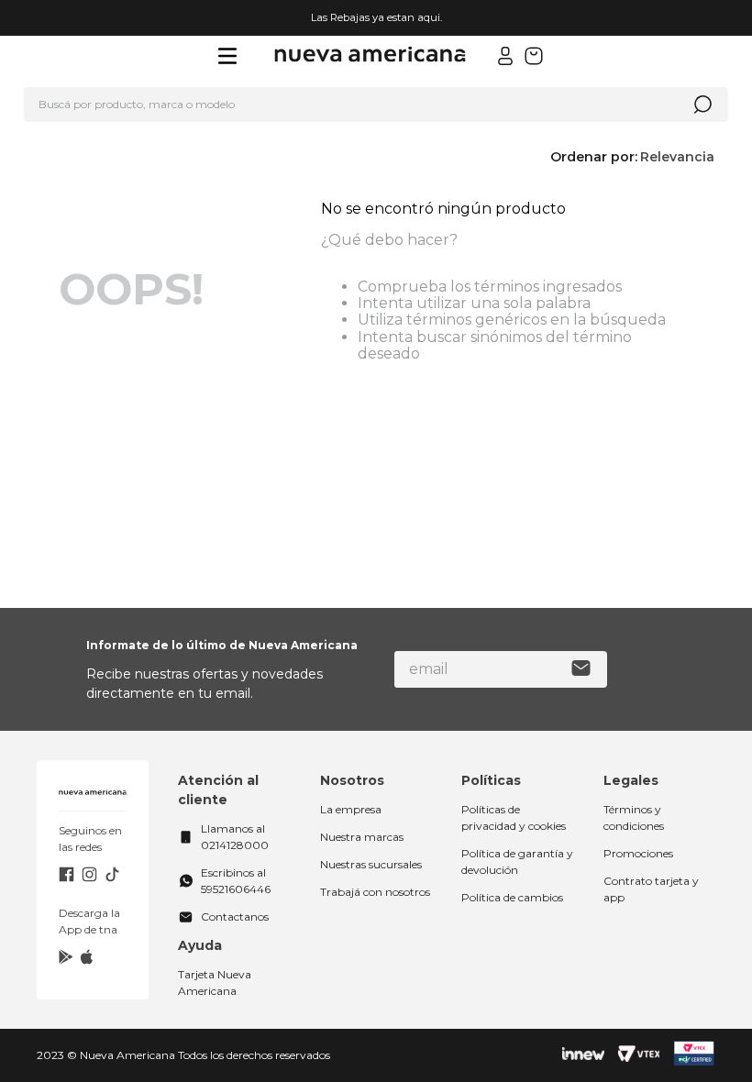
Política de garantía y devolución (517, 861)
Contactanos (235, 916)
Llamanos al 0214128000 (235, 837)
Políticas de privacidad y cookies (513, 817)
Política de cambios (512, 897)
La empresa (351, 809)
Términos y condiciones (633, 817)
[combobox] (376, 104)
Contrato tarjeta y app (651, 889)
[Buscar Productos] (702, 105)
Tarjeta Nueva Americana (214, 982)
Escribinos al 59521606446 (236, 881)
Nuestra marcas (362, 837)
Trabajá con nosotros (375, 892)
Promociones (638, 853)
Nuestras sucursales (371, 864)
